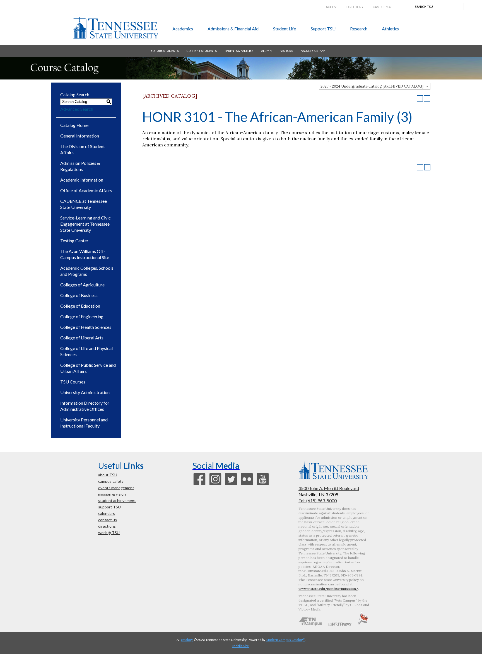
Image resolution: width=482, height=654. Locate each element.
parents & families (239, 50)
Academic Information (81, 179)
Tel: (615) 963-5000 (317, 500)
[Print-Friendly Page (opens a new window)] (420, 98)
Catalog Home (74, 125)
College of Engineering (81, 316)
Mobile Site (240, 646)
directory (354, 7)
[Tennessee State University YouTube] (263, 484)
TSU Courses (72, 381)
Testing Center (74, 240)
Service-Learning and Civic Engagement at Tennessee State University (85, 224)
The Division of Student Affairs (82, 149)
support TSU (323, 28)
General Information (79, 135)
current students (202, 50)
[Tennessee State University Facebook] (199, 484)
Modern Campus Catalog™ (285, 640)
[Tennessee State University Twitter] (231, 484)
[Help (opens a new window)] (427, 98)
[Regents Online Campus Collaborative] (310, 624)
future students (165, 50)
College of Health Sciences (85, 327)
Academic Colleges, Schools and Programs (87, 271)
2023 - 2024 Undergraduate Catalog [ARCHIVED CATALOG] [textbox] (371, 86)
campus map (382, 7)
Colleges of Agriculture (82, 284)
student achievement (117, 500)
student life (284, 28)
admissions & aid (233, 28)
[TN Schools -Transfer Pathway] (339, 624)
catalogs (187, 640)
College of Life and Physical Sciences (86, 351)
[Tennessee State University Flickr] (247, 484)
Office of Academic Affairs (86, 190)
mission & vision (112, 494)
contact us (107, 519)
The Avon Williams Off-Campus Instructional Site (84, 254)
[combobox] (374, 86)
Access (331, 7)
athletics (390, 28)
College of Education (80, 305)
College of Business (79, 295)
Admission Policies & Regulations (80, 166)
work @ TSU (109, 532)
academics (182, 28)
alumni (267, 50)
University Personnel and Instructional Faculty (84, 422)
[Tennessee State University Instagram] (215, 484)
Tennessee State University (115, 28)
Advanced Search (76, 109)
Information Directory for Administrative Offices (84, 406)
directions (107, 526)
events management (116, 487)
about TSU (107, 474)
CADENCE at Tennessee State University (83, 204)
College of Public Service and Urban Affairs (88, 368)
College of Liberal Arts (81, 337)
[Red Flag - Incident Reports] (363, 624)
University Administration (85, 392)
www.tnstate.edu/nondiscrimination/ (328, 589)
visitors (286, 50)
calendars (106, 513)
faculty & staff (313, 50)
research (358, 28)
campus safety (111, 481)
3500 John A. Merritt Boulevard (328, 488)
